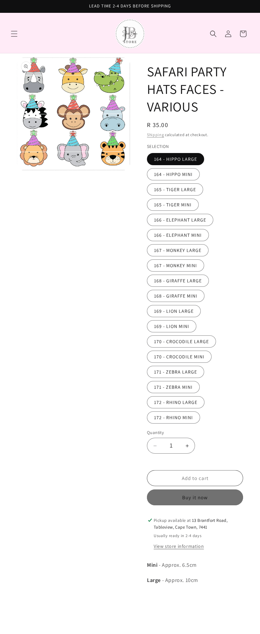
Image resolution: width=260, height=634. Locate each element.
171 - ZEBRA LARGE (175, 372)
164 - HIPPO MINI (173, 174)
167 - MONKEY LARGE (177, 250)
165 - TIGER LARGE (175, 189)
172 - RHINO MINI (173, 417)
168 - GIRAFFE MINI (175, 296)
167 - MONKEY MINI (175, 265)
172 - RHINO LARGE (175, 402)
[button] (14, 33)
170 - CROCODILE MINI (179, 357)
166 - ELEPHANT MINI (178, 235)
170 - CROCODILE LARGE (181, 341)
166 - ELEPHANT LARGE (180, 220)
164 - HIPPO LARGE (175, 159)
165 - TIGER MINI (173, 205)
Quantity (155, 432)
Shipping (155, 134)
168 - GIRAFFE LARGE (178, 281)
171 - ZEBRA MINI (173, 387)
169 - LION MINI (171, 326)
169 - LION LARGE (174, 311)
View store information (179, 546)
